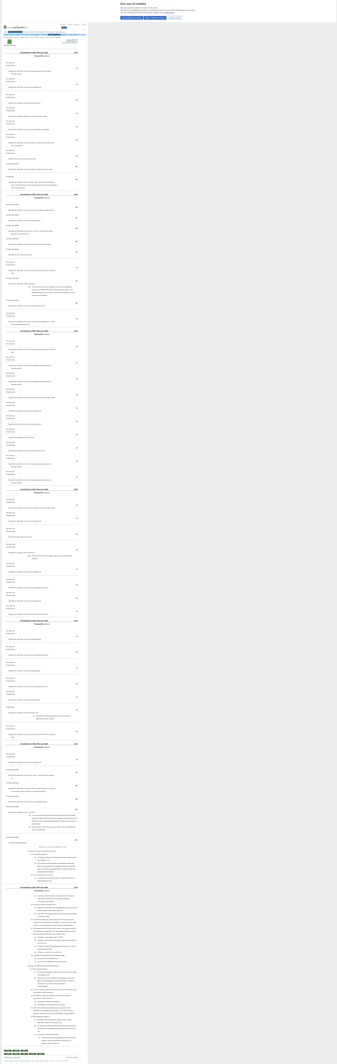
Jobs (32, 1061)
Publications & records (54, 34)
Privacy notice (51, 1060)
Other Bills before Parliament (69, 42)
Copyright (46, 1061)
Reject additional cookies (155, 18)
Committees (44, 34)
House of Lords (19, 34)
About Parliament (40, 32)
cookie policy (169, 13)
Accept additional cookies (132, 18)
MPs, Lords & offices (28, 32)
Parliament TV (65, 34)
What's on (27, 34)
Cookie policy (58, 1060)
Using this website (39, 1061)
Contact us (83, 24)
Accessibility (63, 24)
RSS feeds (77, 24)
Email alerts (70, 24)
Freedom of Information (25, 1061)
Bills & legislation (35, 34)
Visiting (57, 32)
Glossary (11, 1061)
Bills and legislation (35, 37)
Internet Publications (71, 41)
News (71, 34)
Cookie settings (174, 18)
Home (5, 32)
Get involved (50, 32)
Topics (75, 34)
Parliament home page (14, 37)
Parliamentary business (15, 32)
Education (63, 32)
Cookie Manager (65, 1060)
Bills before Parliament (44, 37)
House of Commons (9, 34)
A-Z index (6, 1061)
